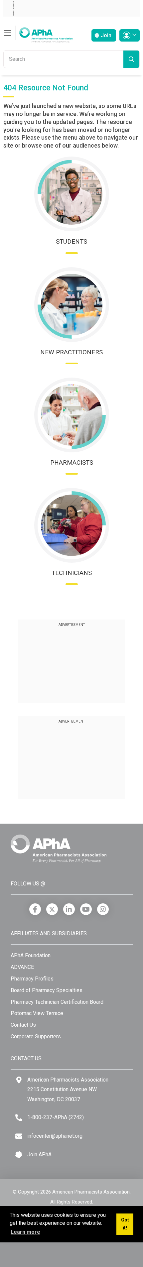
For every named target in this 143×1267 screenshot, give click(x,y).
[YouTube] (86, 909)
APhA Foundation (31, 955)
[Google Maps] (19, 1080)
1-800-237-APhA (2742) (55, 1117)
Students (71, 241)
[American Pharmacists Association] (37, 33)
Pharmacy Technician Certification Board (57, 1002)
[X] (52, 909)
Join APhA (39, 1154)
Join (105, 35)
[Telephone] (18, 1117)
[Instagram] (103, 909)
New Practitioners (71, 352)
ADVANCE (22, 967)
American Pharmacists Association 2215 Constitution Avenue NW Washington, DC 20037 (67, 1089)
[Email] (18, 1136)
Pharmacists (71, 462)
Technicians (72, 573)
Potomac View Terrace (37, 1013)
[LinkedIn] (69, 909)
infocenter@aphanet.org (54, 1136)
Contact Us (23, 1025)
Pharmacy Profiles (32, 979)
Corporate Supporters (36, 1036)
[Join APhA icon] (18, 1155)
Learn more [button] (25, 1232)
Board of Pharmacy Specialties (46, 990)
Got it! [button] (125, 1224)
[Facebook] (35, 909)
